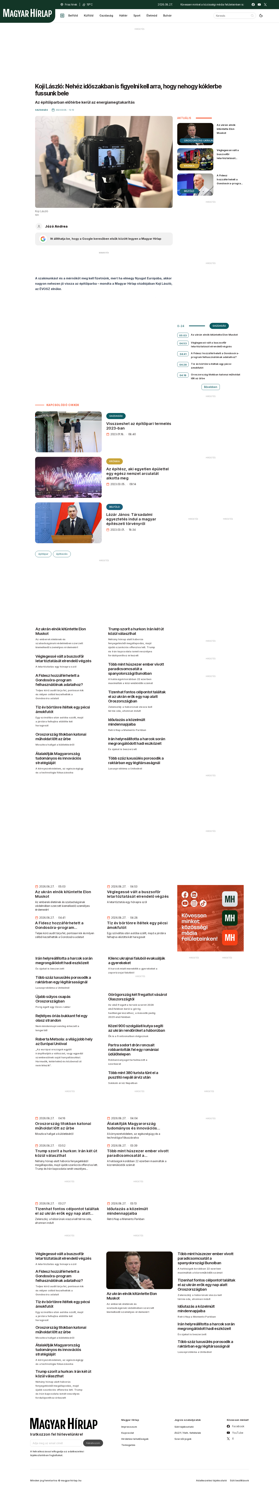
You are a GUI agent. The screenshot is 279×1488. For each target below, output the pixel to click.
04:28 (183, 364)
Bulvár (167, 15)
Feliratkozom (93, 1443)
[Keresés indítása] (252, 15)
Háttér (123, 15)
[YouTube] (259, 4)
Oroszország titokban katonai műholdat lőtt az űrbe (215, 376)
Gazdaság (106, 15)
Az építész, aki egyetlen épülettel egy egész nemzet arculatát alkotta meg (137, 473)
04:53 (183, 343)
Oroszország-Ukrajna (199, 140)
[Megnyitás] (62, 16)
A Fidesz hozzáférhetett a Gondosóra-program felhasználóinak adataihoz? (230, 183)
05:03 (183, 335)
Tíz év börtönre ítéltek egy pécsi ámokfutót (211, 365)
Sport (136, 15)
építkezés (62, 553)
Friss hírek (71, 4)
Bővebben (210, 387)
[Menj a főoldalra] (27, 13)
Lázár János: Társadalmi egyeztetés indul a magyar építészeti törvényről (131, 519)
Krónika (114, 461)
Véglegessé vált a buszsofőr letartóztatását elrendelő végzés (228, 156)
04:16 (183, 375)
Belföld (73, 15)
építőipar (43, 553)
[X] (265, 4)
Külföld (88, 15)
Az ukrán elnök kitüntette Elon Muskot (226, 128)
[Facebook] (253, 4)
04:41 (183, 353)
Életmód (152, 15)
